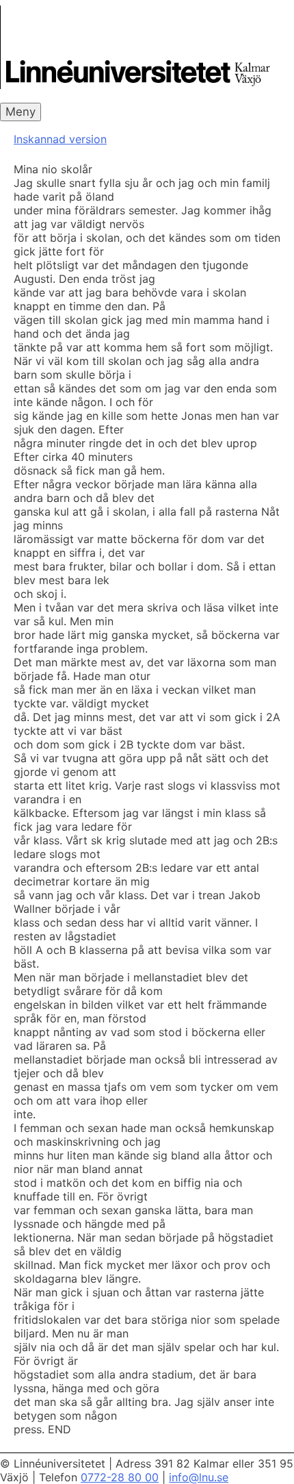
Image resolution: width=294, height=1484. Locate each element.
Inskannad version (60, 139)
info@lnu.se (198, 1477)
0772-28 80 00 (120, 1477)
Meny (20, 111)
